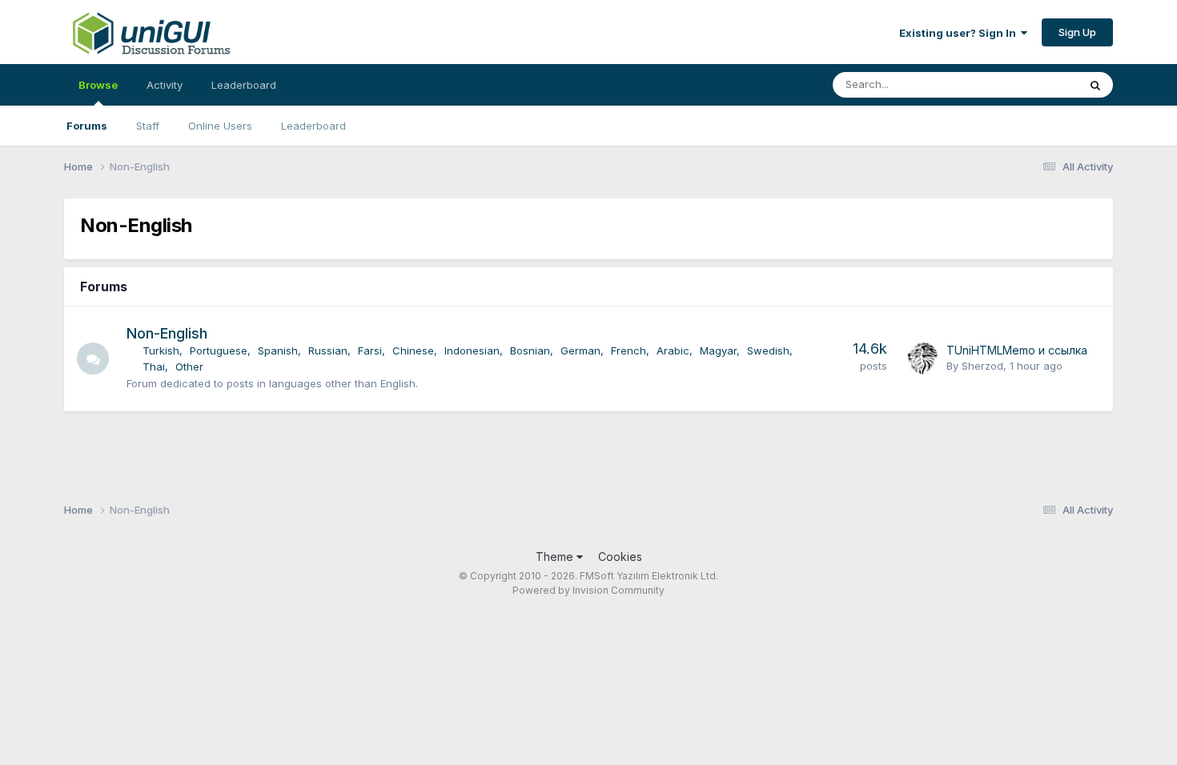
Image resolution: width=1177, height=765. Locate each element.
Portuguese (218, 350)
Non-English (167, 333)
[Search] (1095, 85)
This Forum (1029, 84)
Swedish (768, 350)
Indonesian (472, 350)
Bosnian (530, 350)
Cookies (620, 556)
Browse (98, 84)
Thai (154, 366)
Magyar (718, 350)
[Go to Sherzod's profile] (922, 358)
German (580, 350)
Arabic (673, 350)
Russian (327, 350)
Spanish (278, 350)
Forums (86, 125)
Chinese (413, 350)
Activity (165, 84)
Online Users (220, 125)
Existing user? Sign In (960, 32)
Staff (147, 125)
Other (189, 366)
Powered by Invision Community (588, 590)
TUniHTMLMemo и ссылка (1016, 350)
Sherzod (982, 365)
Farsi (370, 350)
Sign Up (1077, 32)
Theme (556, 556)
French (628, 350)
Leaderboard (313, 125)
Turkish (161, 350)
